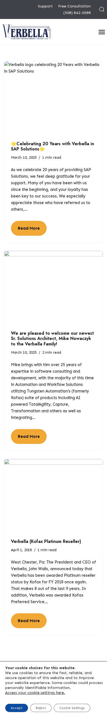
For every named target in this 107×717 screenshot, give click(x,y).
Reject (41, 708)
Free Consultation (74, 6)
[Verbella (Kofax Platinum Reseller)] (53, 496)
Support (45, 6)
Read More (25, 231)
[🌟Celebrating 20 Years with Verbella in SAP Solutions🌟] (53, 98)
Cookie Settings (72, 708)
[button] (101, 31)
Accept (16, 708)
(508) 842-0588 (77, 12)
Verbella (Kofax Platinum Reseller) (46, 541)
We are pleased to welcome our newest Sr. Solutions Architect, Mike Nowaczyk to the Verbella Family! (52, 338)
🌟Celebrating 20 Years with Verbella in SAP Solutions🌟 (52, 146)
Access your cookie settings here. (35, 692)
